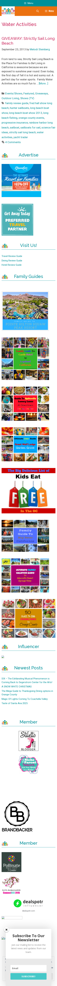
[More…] (43, 83)
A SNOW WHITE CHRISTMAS (17, 686)
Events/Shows (13, 93)
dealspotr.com (28, 910)
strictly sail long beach (22, 132)
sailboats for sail (30, 127)
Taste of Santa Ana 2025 (15, 703)
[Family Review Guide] (8, 11)
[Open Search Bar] (37, 11)
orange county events (31, 117)
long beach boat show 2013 (25, 112)
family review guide (16, 103)
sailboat (14, 127)
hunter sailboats (19, 108)
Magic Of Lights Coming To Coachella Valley (25, 699)
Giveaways (41, 93)
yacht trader (20, 137)
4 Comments (13, 142)
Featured (28, 93)
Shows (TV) (27, 98)
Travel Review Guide (12, 256)
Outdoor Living (10, 98)
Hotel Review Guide (12, 264)
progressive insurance (15, 122)
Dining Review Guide (12, 260)
